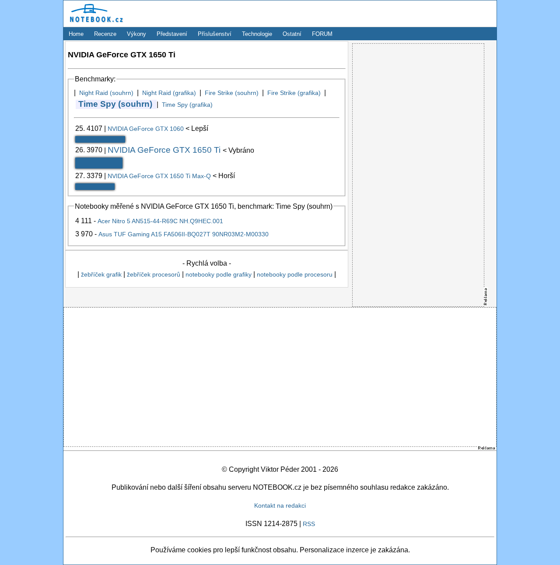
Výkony (136, 34)
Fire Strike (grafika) (294, 92)
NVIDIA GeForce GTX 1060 (147, 128)
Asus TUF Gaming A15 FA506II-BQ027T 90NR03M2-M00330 (183, 234)
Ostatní (292, 34)
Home (76, 34)
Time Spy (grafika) (187, 104)
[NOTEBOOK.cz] (94, 24)
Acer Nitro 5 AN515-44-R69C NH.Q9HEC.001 (160, 221)
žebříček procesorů (153, 274)
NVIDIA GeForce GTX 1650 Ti (165, 149)
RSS (309, 523)
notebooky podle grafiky (219, 274)
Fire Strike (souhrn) (232, 92)
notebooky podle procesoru (294, 274)
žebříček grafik (101, 274)
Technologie (257, 34)
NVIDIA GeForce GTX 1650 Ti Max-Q (160, 175)
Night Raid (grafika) (169, 92)
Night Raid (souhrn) (106, 92)
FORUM (322, 34)
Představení (172, 34)
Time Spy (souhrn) (115, 104)
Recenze (105, 34)
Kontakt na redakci (280, 505)
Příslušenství (214, 34)
